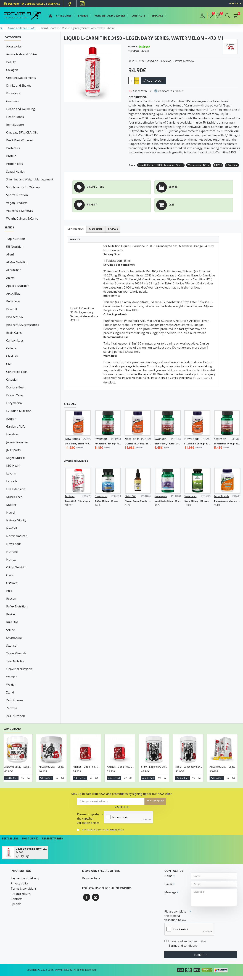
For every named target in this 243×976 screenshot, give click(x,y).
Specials (70, 404)
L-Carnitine (232, 165)
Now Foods (13, 544)
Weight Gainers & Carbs (22, 218)
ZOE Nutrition (15, 716)
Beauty (11, 62)
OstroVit (11, 583)
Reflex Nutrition (16, 606)
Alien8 (10, 254)
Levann (11, 473)
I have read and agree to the (102, 829)
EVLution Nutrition (18, 411)
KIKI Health (13, 466)
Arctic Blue (13, 293)
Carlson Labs (15, 340)
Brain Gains (14, 333)
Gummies (12, 101)
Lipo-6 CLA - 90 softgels (73, 501)
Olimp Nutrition (16, 567)
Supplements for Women (23, 187)
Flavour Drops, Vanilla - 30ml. (134, 501)
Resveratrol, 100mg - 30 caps (108, 443)
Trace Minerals (16, 653)
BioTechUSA (14, 317)
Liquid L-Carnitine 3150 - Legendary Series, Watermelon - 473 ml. (31, 848)
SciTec (10, 630)
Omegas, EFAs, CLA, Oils (22, 132)
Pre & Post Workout (19, 140)
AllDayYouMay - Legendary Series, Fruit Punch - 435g (138, 766)
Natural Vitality (16, 520)
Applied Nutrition (17, 286)
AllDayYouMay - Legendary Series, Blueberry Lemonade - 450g (104, 766)
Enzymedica (14, 403)
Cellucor (11, 348)
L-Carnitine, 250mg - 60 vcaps (78, 443)
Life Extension (15, 489)
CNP (9, 364)
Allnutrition (13, 270)
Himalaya (12, 434)
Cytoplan (12, 380)
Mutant (11, 505)
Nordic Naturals (17, 536)
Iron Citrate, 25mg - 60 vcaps (164, 501)
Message (170, 892)
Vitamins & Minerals (19, 211)
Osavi (10, 575)
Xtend (10, 692)
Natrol (10, 512)
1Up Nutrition (15, 239)
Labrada (11, 481)
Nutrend (12, 552)
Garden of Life (15, 426)
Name (168, 876)
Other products (76, 461)
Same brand (12, 728)
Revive (10, 614)
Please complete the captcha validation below (88, 818)
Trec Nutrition (15, 661)
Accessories (14, 46)
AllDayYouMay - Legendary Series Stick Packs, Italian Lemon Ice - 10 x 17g (70, 766)
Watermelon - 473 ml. (198, 165)
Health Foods (15, 117)
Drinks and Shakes (18, 85)
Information (75, 229)
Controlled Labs (16, 372)
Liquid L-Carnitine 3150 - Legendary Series (160, 165)
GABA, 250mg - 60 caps (102, 501)
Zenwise (11, 708)
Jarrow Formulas (17, 442)
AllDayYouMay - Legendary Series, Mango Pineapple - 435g (206, 766)
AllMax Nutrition (17, 262)
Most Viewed (30, 838)
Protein (11, 156)
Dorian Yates (14, 395)
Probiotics (13, 148)
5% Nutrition (14, 247)
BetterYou (13, 301)
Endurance (13, 93)
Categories (12, 37)
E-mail (168, 884)
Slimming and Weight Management (29, 179)
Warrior (11, 677)
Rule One (12, 622)
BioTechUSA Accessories (22, 325)
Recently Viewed (52, 838)
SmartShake (14, 638)
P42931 (218, 165)
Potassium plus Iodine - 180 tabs (223, 501)
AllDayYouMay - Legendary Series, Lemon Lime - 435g (172, 766)
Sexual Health (15, 172)
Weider (11, 685)
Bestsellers (10, 838)
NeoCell (11, 528)
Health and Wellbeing (20, 109)
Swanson (12, 645)
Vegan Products (16, 203)
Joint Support (15, 125)
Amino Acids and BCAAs (22, 28)
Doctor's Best (15, 387)
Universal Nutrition (19, 669)
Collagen (12, 70)
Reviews (113, 229)
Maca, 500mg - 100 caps (192, 501)
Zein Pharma (14, 700)
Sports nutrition (17, 195)
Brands (9, 227)
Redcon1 (12, 599)
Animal (10, 278)
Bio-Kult (11, 309)
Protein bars (14, 164)
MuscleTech (14, 497)
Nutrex (11, 559)
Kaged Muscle (15, 458)
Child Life (12, 356)
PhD (9, 591)
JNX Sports (13, 450)
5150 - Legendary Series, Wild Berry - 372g (35, 766)
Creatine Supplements (21, 78)
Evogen (11, 419)
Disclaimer (96, 229)
